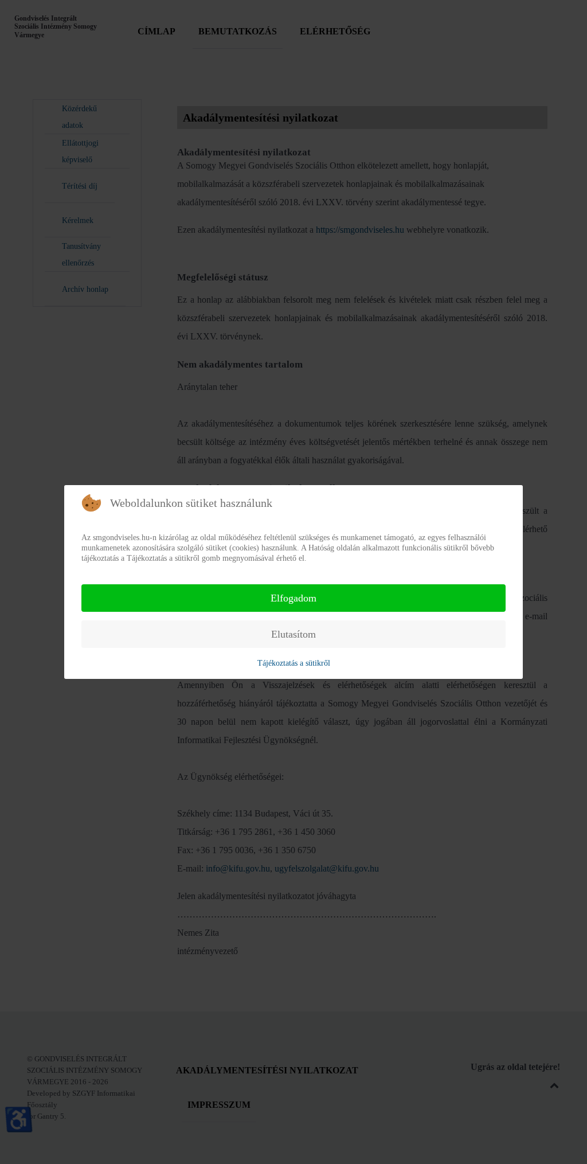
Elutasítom (293, 634)
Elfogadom (293, 598)
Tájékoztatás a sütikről (293, 663)
